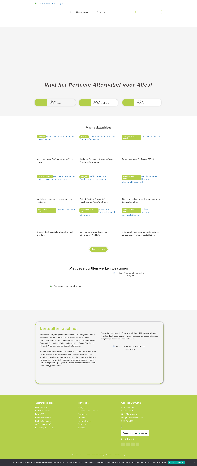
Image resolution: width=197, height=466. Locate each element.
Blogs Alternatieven (79, 12)
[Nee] (194, 462)
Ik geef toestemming (176, 462)
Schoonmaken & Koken (129, 177)
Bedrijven (41, 137)
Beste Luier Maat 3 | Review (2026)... (139, 159)
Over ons (101, 12)
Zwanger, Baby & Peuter (129, 137)
